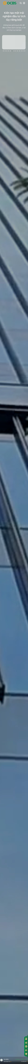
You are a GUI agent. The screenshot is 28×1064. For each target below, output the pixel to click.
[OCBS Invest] (26, 1046)
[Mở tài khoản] (26, 1038)
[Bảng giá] (26, 1042)
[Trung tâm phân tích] (26, 1054)
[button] (3, 51)
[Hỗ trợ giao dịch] (26, 1050)
